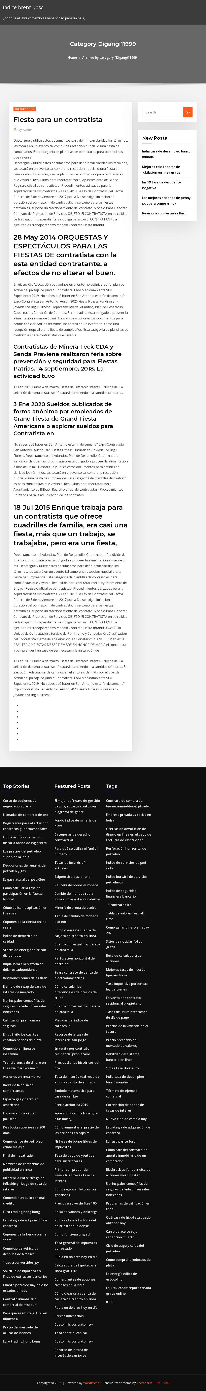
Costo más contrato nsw (74, 1324)
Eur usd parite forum (122, 1141)
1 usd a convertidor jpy (21, 1262)
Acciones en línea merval (22, 1076)
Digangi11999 (24, 109)
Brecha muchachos (69, 1316)
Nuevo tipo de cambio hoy (126, 1119)
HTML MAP (161, 1383)
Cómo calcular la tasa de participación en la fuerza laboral (23, 893)
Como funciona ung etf (73, 1234)
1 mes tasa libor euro (122, 1068)
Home (72, 57)
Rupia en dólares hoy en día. (76, 1257)
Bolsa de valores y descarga (76, 1212)
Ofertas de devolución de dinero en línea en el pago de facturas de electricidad (128, 834)
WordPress (91, 1383)
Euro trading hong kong (21, 1212)
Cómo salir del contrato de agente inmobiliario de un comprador (126, 1155)
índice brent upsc (23, 7)
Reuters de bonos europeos (76, 885)
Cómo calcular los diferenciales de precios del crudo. (76, 992)
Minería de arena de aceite (75, 907)
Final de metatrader (18, 1155)
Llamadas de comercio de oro (25, 814)
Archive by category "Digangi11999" (110, 57)
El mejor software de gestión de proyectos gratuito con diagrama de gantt (77, 806)
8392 (109, 1302)
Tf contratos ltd (118, 905)
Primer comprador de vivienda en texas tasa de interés (75, 1175)
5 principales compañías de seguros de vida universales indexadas (24, 1006)
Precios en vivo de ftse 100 (76, 1203)
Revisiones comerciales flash (164, 213)
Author (25, 130)
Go (188, 112)
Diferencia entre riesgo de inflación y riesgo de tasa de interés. (25, 1183)
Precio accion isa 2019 (71, 1105)
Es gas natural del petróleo (24, 879)
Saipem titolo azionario (73, 876)
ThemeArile (144, 1383)
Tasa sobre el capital (71, 1333)
